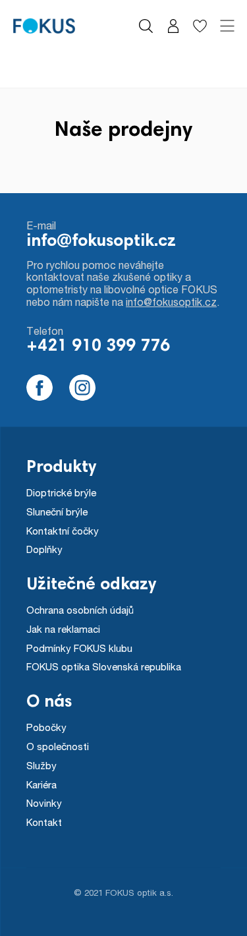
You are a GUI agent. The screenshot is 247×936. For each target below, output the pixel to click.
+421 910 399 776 (98, 346)
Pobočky (46, 727)
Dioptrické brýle (61, 492)
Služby (41, 765)
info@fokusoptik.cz (101, 241)
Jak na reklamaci (63, 629)
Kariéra (41, 784)
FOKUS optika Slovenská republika (103, 666)
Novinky (44, 803)
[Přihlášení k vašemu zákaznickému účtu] (173, 26)
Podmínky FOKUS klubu (79, 648)
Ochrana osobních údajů (80, 610)
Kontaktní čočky (62, 531)
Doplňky (44, 549)
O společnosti (57, 746)
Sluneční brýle (57, 511)
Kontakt (44, 822)
